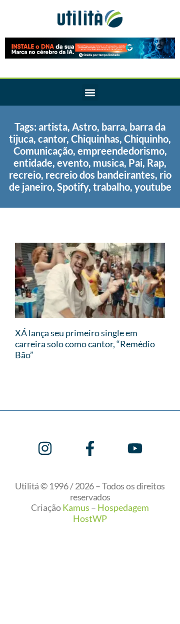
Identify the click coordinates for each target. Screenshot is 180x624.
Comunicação (43, 151)
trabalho (111, 187)
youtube (153, 187)
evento (72, 163)
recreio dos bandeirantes (100, 175)
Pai (135, 163)
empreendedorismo (121, 151)
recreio (25, 175)
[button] (90, 92)
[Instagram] (45, 448)
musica (108, 163)
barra (113, 127)
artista (53, 127)
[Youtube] (135, 448)
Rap (155, 163)
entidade (33, 163)
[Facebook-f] (90, 448)
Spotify (72, 187)
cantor (52, 139)
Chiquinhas (95, 139)
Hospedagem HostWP (111, 513)
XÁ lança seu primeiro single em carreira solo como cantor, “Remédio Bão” (85, 343)
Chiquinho (146, 139)
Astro (84, 127)
